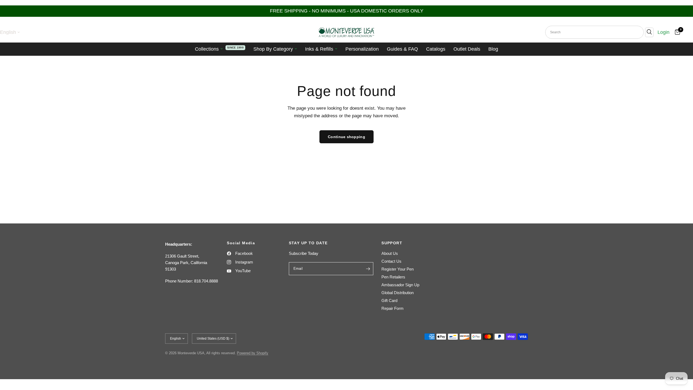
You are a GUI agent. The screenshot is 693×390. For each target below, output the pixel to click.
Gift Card (389, 300)
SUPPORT (391, 243)
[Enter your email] (367, 268)
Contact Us (391, 261)
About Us (389, 253)
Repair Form (392, 308)
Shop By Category (273, 49)
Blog (493, 49)
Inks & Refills (319, 49)
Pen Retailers (393, 277)
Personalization (362, 49)
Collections (207, 49)
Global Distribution (397, 292)
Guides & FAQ (402, 49)
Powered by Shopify (252, 353)
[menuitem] (220, 49)
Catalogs (435, 49)
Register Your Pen (397, 269)
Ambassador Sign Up (400, 284)
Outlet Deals (466, 49)
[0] (676, 32)
